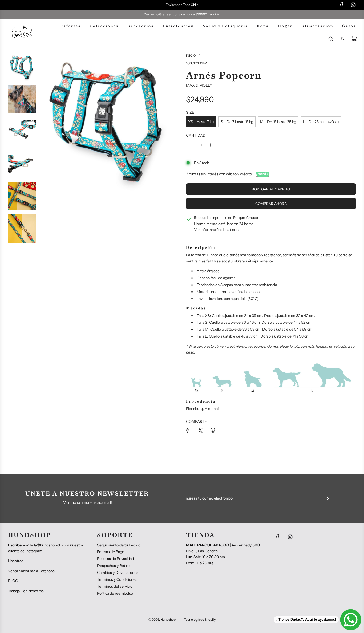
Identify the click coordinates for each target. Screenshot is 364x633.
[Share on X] (200, 430)
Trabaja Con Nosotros (26, 591)
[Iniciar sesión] (342, 39)
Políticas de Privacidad (115, 558)
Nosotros (15, 560)
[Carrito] (354, 39)
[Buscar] (331, 39)
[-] (191, 145)
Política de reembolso (115, 593)
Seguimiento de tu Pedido (118, 545)
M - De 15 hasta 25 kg (278, 121)
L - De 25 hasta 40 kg (321, 121)
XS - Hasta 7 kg (201, 121)
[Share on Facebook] (188, 430)
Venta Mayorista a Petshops (31, 571)
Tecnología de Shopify (200, 620)
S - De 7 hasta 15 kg (237, 121)
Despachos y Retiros (114, 565)
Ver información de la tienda (217, 229)
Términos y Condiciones (117, 579)
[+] (210, 145)
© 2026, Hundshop (162, 620)
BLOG (13, 580)
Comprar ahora (271, 203)
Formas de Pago (110, 551)
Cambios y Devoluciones (117, 572)
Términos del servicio (114, 586)
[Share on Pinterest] (213, 430)
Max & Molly (199, 85)
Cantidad (196, 135)
